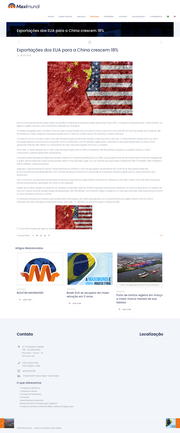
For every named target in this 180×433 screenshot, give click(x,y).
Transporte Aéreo (28, 391)
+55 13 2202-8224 (30, 363)
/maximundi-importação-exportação (41, 375)
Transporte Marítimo (30, 388)
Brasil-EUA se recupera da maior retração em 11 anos (88, 294)
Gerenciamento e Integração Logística (38, 403)
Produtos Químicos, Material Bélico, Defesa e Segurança (46, 406)
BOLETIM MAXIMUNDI (30, 293)
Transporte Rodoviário (30, 394)
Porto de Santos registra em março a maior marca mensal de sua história (139, 298)
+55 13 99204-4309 (31, 366)
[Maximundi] (23, 5)
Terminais (24, 397)
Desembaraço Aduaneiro (32, 400)
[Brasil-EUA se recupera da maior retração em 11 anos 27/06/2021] (173, 423)
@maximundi (29, 370)
